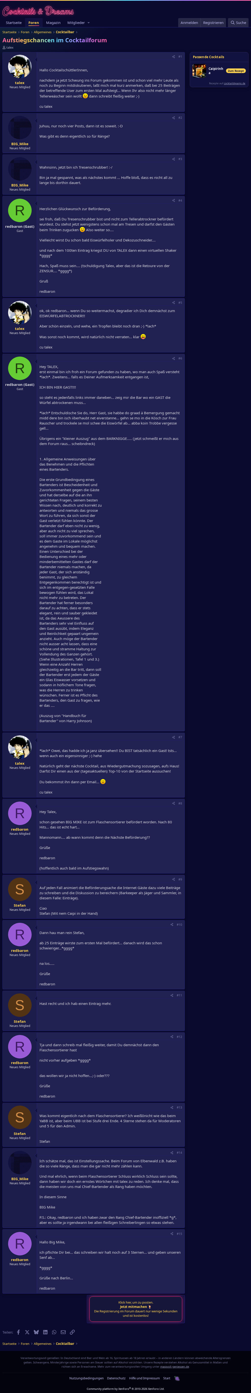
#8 (180, 803)
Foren (33, 22)
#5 (180, 303)
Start (166, 1378)
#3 (180, 159)
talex (9, 47)
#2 (180, 118)
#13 (179, 1107)
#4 (180, 200)
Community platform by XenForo (125, 1389)
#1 (180, 56)
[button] (88, 22)
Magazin (53, 22)
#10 (179, 925)
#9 (180, 879)
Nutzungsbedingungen (86, 1378)
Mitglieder (76, 22)
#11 (179, 995)
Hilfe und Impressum (144, 1378)
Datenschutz (116, 1378)
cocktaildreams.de (234, 83)
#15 (179, 1234)
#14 (179, 1153)
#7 (180, 737)
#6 (180, 358)
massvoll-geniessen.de (174, 1366)
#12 (179, 1037)
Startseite (14, 22)
